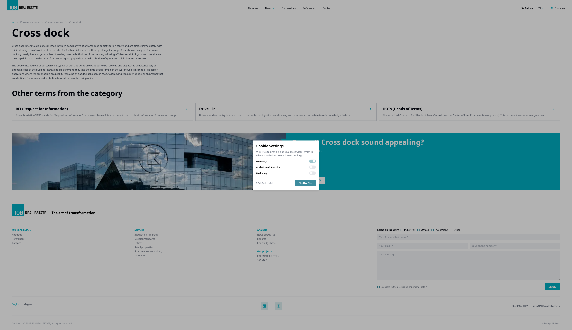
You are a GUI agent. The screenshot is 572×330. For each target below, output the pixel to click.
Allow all (305, 183)
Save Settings (264, 183)
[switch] (312, 161)
